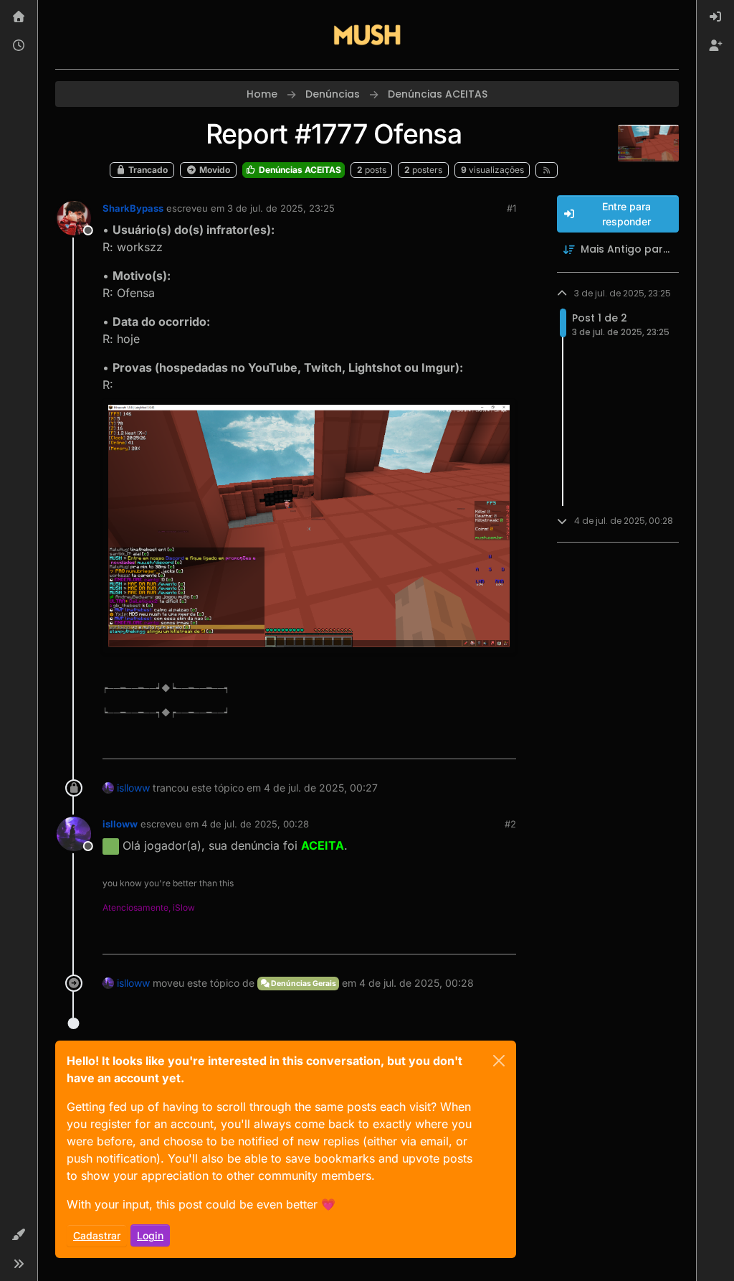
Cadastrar (96, 1235)
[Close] (499, 1061)
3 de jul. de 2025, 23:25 (281, 208)
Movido (213, 169)
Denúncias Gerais (303, 983)
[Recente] (19, 45)
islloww (133, 788)
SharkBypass (133, 208)
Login (150, 1235)
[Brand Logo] (367, 34)
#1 (511, 208)
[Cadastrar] (715, 45)
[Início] (19, 17)
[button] (19, 1235)
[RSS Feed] (546, 170)
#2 (510, 824)
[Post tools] (503, 742)
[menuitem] (715, 17)
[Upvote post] (453, 742)
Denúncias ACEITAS (299, 169)
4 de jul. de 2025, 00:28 (255, 824)
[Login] (715, 17)
